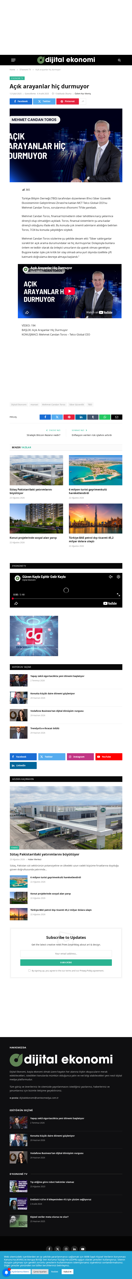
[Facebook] (13, 198)
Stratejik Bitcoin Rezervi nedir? (43, 435)
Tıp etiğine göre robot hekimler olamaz (52, 1182)
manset (34, 404)
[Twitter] (13, 206)
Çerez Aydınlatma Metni (17, 1271)
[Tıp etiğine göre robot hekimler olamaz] (18, 1186)
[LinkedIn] (13, 214)
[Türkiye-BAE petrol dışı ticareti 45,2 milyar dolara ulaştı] (95, 519)
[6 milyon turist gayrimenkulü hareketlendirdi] (95, 470)
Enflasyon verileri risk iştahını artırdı (92, 435)
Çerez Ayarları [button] (40, 1271)
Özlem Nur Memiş (83, 93)
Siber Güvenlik (76, 404)
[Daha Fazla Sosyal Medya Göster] (83, 101)
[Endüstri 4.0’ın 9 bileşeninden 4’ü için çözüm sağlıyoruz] (18, 1204)
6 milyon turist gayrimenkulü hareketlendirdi (88, 491)
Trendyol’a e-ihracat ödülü (44, 728)
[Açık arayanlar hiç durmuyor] (66, 145)
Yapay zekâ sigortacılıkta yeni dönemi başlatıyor (57, 676)
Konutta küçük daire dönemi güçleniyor (52, 693)
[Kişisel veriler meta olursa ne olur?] (18, 1221)
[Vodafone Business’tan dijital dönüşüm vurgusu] (19, 715)
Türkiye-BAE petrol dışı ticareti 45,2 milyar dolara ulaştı (91, 539)
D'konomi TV (17, 78)
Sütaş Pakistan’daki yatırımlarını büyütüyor (31, 491)
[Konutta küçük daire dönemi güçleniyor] (19, 698)
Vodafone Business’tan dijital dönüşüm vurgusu (57, 710)
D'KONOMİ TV (19, 1173)
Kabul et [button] (67, 1271)
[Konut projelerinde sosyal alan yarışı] (36, 519)
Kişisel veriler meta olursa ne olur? (49, 1216)
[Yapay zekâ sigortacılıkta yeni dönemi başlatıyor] (19, 680)
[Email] (13, 231)
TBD (90, 404)
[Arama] (119, 60)
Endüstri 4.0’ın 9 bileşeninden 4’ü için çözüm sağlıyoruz (60, 1199)
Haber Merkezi (34, 859)
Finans (14, 847)
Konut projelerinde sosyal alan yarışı (33, 538)
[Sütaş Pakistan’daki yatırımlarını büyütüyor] (36, 470)
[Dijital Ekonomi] (66, 60)
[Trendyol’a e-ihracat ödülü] (19, 732)
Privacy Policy (86, 970)
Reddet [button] (54, 1271)
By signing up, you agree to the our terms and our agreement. (67, 970)
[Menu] (13, 60)
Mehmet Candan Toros (53, 404)
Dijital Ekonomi (19, 404)
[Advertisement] (74, 369)
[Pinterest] (13, 223)
